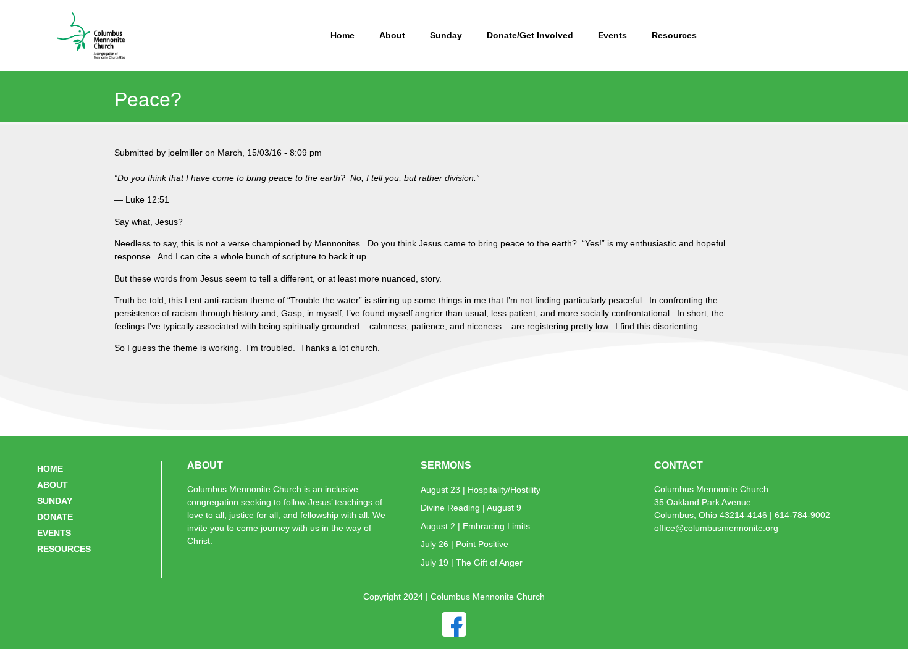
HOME (50, 469)
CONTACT (678, 465)
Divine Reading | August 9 (471, 508)
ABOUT (52, 485)
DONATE (55, 517)
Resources (674, 35)
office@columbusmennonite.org (716, 528)
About (392, 35)
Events (612, 35)
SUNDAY (54, 501)
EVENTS (54, 533)
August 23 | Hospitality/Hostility (480, 490)
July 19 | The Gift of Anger (472, 562)
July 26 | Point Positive (464, 544)
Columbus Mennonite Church (711, 489)
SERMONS (446, 465)
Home (342, 35)
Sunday (446, 35)
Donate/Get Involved (530, 35)
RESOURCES (64, 549)
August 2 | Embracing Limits (475, 526)
